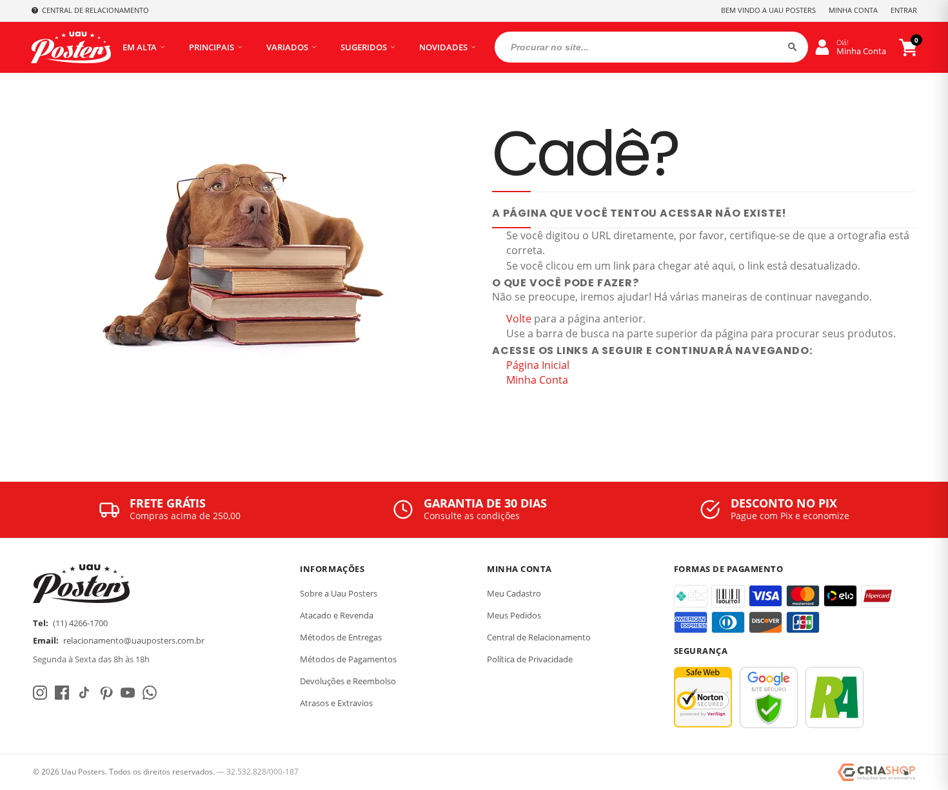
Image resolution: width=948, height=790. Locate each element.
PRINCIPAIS (211, 47)
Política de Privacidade (530, 659)
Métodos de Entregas (341, 637)
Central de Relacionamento (539, 637)
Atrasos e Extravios (336, 703)
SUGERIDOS (364, 47)
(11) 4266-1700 (80, 623)
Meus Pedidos (514, 615)
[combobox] (651, 47)
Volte (518, 318)
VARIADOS (287, 47)
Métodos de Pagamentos (348, 659)
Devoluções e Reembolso (348, 681)
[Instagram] (40, 693)
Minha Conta (537, 380)
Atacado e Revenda (336, 615)
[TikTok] (84, 693)
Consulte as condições (472, 515)
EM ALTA (140, 47)
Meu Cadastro (514, 593)
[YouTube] (128, 693)
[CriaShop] (876, 773)
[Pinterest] (106, 693)
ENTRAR (904, 10)
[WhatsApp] (150, 693)
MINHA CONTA (853, 10)
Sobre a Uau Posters (338, 593)
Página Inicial (537, 365)
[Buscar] (792, 47)
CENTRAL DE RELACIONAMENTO (95, 10)
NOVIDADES (443, 47)
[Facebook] (62, 693)
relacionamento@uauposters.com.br (133, 640)
